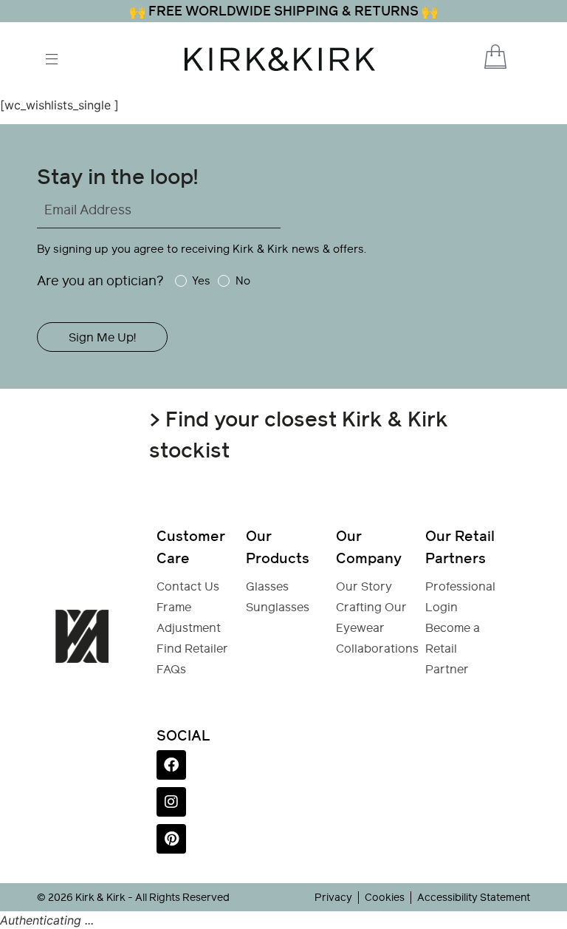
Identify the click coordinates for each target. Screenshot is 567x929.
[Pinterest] (171, 839)
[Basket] (495, 56)
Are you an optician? (100, 280)
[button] (475, 58)
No (243, 281)
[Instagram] (171, 802)
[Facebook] (171, 765)
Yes (201, 281)
